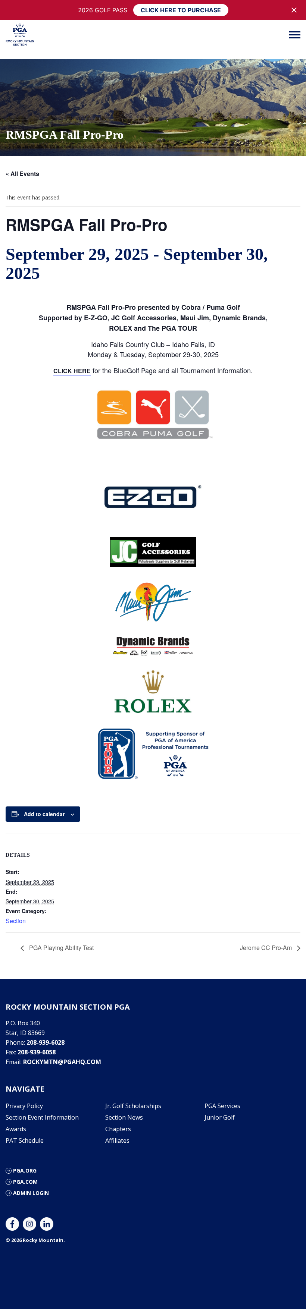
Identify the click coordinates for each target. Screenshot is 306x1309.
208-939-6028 (45, 1042)
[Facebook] (12, 1224)
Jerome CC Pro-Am (266, 947)
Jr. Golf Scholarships (133, 1106)
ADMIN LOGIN (31, 1192)
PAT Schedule (25, 1140)
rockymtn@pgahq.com (62, 1062)
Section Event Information (42, 1117)
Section (16, 920)
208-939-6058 (37, 1052)
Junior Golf (219, 1117)
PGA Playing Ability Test (61, 947)
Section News (124, 1117)
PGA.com (25, 1181)
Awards (16, 1129)
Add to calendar (44, 814)
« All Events (22, 173)
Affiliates (117, 1140)
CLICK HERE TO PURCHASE (181, 10)
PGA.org (25, 1170)
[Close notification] (294, 10)
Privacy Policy (24, 1106)
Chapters (118, 1129)
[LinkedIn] (46, 1224)
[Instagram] (29, 1224)
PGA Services (222, 1106)
